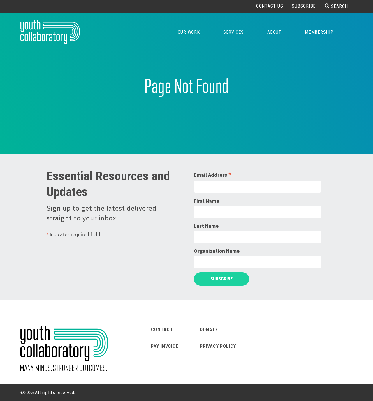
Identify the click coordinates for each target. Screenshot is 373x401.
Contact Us (269, 6)
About (274, 32)
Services (233, 32)
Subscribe (304, 6)
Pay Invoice (164, 346)
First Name (206, 200)
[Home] (50, 32)
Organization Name (217, 251)
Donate (209, 329)
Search (339, 6)
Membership (319, 32)
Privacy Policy (218, 346)
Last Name (206, 225)
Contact (162, 329)
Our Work (189, 32)
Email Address (212, 175)
